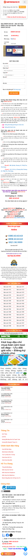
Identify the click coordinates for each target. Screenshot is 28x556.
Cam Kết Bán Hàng (6, 449)
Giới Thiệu (4, 434)
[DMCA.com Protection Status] (5, 491)
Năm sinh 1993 (20, 317)
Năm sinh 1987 (20, 309)
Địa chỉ (5, 77)
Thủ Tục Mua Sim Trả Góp (8, 454)
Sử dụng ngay (17, 89)
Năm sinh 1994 (7, 320)
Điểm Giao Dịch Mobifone (8, 475)
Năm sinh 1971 (20, 286)
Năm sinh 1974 (7, 292)
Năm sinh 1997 (20, 323)
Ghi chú (5, 83)
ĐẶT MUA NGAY (14, 93)
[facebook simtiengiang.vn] (25, 549)
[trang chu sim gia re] (12, 2)
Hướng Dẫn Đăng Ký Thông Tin (9, 442)
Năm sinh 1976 (7, 295)
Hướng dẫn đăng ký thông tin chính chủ (14, 124)
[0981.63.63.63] (25, 553)
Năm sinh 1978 (7, 298)
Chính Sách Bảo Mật (7, 460)
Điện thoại (6, 68)
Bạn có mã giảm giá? (12, 89)
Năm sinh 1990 (7, 314)
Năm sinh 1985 (20, 306)
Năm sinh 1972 (7, 289)
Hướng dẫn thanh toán (10, 127)
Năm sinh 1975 (20, 292)
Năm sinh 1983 (20, 303)
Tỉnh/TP (5, 72)
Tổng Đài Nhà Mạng (7, 467)
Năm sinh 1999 (20, 326)
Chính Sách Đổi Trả (6, 457)
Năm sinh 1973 (20, 289)
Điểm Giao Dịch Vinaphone (8, 472)
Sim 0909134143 (19, 217)
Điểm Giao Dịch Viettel (7, 469)
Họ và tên (5, 63)
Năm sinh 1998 (7, 326)
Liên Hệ (4, 436)
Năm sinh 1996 (7, 323)
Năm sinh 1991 (20, 314)
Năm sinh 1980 (7, 300)
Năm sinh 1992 (7, 317)
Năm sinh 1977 (20, 295)
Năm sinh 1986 (7, 309)
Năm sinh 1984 (7, 306)
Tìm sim (23, 7)
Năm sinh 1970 (7, 286)
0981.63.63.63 (9, 554)
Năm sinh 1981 (20, 300)
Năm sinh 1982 (7, 303)
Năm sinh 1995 (20, 320)
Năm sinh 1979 (20, 298)
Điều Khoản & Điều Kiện (7, 452)
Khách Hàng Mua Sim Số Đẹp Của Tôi (11, 478)
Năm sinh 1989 (20, 312)
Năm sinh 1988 (7, 312)
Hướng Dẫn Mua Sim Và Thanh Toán (11, 439)
